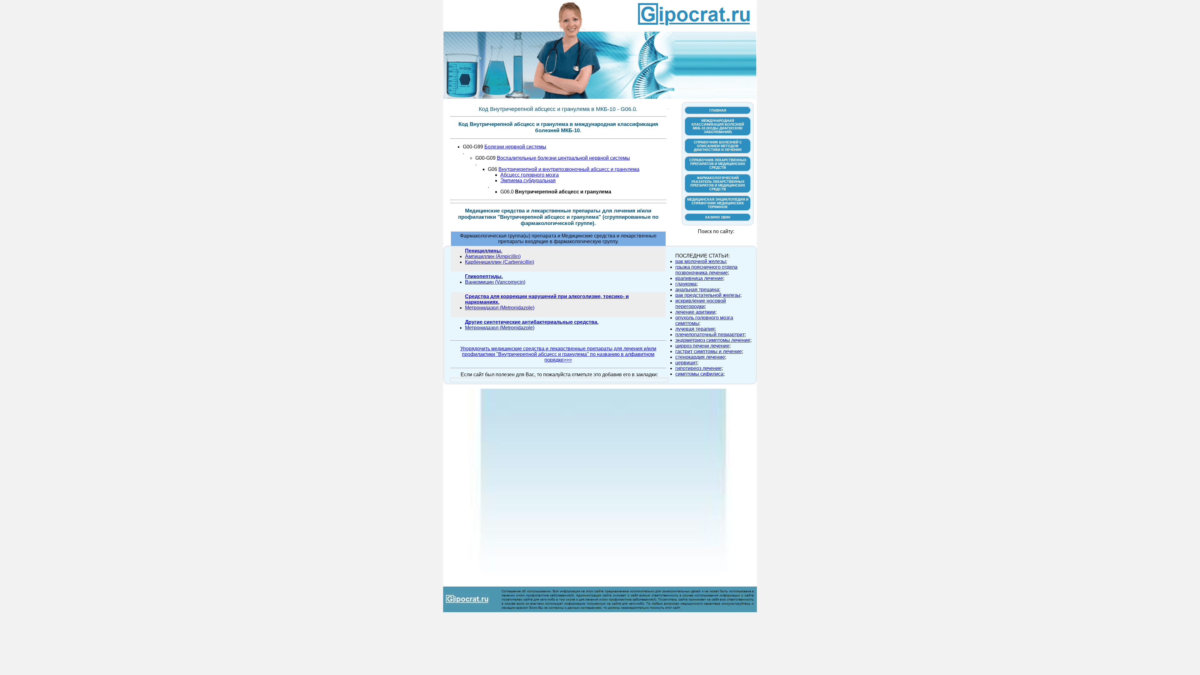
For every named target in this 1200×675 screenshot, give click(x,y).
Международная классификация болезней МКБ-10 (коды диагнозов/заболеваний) (718, 126)
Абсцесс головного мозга (529, 175)
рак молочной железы (700, 261)
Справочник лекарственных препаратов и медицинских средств (717, 163)
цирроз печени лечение (702, 345)
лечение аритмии (695, 312)
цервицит (686, 362)
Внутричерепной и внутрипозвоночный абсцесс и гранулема (568, 169)
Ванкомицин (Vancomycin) (495, 282)
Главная (717, 110)
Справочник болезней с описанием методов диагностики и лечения (718, 146)
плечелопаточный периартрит (710, 334)
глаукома (686, 284)
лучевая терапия (695, 329)
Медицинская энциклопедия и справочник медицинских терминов (717, 203)
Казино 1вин (717, 217)
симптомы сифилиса (699, 374)
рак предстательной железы (707, 295)
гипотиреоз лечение (698, 368)
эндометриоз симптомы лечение (712, 340)
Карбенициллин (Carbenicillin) (499, 262)
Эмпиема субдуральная (528, 180)
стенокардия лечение (700, 357)
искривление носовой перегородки (700, 303)
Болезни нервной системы (515, 146)
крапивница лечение (699, 278)
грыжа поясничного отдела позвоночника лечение (706, 269)
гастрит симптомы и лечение (708, 351)
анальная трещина (697, 289)
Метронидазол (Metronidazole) (499, 307)
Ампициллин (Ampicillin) (493, 256)
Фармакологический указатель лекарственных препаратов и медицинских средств (717, 183)
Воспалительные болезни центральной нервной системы (563, 158)
